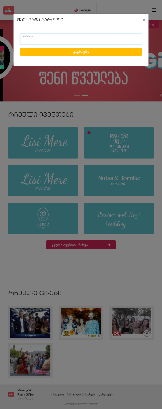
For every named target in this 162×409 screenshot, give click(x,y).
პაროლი (28, 36)
